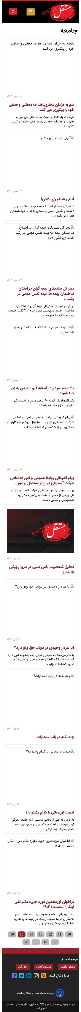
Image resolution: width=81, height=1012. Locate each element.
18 (45, 942)
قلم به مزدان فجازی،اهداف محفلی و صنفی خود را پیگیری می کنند (41, 107)
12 (50, 934)
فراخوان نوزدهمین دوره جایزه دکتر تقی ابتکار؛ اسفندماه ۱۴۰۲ (44, 904)
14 (31, 934)
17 (55, 942)
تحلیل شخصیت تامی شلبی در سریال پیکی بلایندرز (41, 569)
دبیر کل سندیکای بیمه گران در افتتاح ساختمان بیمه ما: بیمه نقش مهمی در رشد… (45, 293)
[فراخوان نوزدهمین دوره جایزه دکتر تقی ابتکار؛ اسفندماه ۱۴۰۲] (40, 865)
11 (59, 934)
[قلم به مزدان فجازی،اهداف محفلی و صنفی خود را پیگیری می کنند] (40, 67)
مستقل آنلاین (43, 967)
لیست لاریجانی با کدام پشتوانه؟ (50, 812)
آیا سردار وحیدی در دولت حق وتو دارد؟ (44, 648)
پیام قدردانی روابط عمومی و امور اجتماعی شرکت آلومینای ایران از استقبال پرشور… (42, 481)
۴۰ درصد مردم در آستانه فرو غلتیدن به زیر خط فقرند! (42, 391)
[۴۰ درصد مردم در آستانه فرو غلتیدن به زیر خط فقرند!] (40, 351)
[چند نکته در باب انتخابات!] (40, 700)
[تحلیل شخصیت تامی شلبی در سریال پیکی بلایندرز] (40, 533)
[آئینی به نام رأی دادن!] (40, 162)
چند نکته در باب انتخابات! (55, 737)
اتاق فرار (22, 967)
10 (69, 934)
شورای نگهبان (67, 967)
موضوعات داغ (69, 959)
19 (36, 942)
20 (26, 942)
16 (12, 934)
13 (40, 934)
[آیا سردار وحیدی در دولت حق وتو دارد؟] (40, 610)
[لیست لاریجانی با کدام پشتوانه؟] (40, 775)
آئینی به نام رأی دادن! (57, 199)
